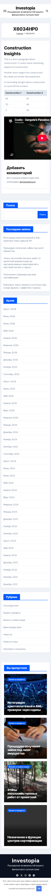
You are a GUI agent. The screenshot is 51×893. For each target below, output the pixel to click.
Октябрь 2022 (10, 577)
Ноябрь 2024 (10, 439)
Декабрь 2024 (10, 432)
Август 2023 (9, 540)
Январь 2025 (10, 425)
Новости (7, 634)
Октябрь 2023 (10, 533)
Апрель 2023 (10, 555)
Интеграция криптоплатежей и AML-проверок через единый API (22, 239)
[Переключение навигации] (5, 11)
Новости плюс (10, 641)
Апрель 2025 (10, 403)
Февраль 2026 (10, 345)
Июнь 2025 (9, 388)
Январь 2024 (10, 511)
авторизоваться (27, 181)
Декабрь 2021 (10, 584)
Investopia (25, 7)
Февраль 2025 (10, 417)
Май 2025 (8, 396)
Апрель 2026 (10, 338)
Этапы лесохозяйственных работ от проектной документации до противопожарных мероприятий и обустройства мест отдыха (22, 263)
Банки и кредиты (12, 612)
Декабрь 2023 (10, 519)
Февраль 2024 (10, 504)
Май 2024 (8, 482)
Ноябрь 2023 (10, 526)
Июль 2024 (9, 468)
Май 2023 (8, 548)
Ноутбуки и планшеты (14, 649)
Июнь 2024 (9, 475)
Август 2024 (9, 461)
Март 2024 (9, 497)
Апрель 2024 (10, 490)
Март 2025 (9, 410)
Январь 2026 (10, 352)
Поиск (10, 205)
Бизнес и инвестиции (14, 620)
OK (39, 888)
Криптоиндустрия (12, 627)
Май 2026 (8, 330)
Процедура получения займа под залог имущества (23, 749)
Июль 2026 (9, 316)
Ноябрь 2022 (10, 569)
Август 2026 (9, 309)
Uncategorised (10, 605)
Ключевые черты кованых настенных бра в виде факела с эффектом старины (24, 286)
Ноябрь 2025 (10, 367)
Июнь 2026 (9, 323)
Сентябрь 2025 (11, 374)
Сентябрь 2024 (11, 454)
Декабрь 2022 (10, 562)
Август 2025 (9, 381)
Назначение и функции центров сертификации (24, 838)
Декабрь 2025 (10, 359)
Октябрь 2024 (10, 446)
